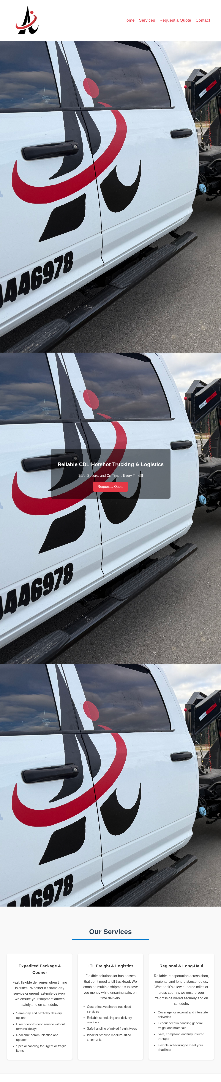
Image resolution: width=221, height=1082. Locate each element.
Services (147, 20)
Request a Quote (175, 20)
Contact (203, 20)
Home (129, 20)
